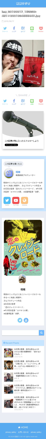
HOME (24, 427)
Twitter (7, 205)
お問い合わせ (23, 432)
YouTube (16, 205)
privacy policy (11, 432)
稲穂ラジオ (23, 3)
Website (24, 205)
